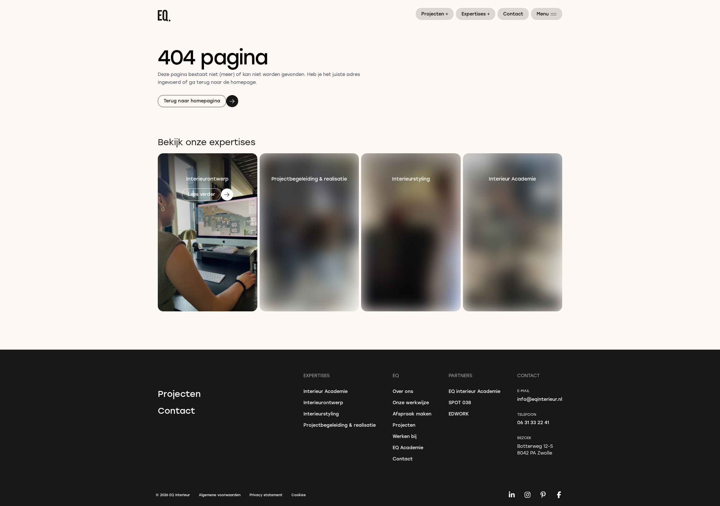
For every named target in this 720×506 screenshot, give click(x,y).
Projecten (435, 13)
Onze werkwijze (411, 402)
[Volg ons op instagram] (527, 494)
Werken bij (405, 436)
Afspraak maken (412, 414)
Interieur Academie (325, 391)
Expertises (476, 13)
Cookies (298, 494)
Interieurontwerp (323, 402)
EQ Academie (408, 447)
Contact (513, 14)
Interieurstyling (321, 414)
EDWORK (459, 414)
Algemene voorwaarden (219, 494)
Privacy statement (265, 494)
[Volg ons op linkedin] (511, 494)
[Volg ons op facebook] (558, 494)
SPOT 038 (460, 402)
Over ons (403, 391)
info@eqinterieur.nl (539, 399)
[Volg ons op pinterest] (543, 494)
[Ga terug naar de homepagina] (360, 15)
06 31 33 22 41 (533, 422)
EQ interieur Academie (474, 391)
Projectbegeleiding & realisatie (339, 425)
